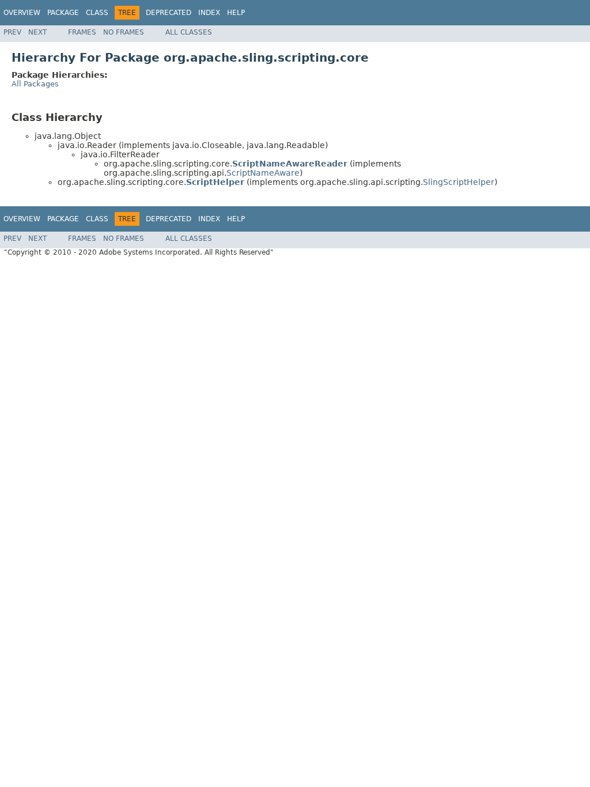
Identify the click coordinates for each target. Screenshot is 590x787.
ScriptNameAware (263, 172)
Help (236, 13)
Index (209, 13)
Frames (82, 32)
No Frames (123, 32)
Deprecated (168, 13)
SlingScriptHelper (458, 182)
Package (63, 13)
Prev (12, 32)
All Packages (35, 84)
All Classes (188, 32)
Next (37, 32)
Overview (21, 13)
